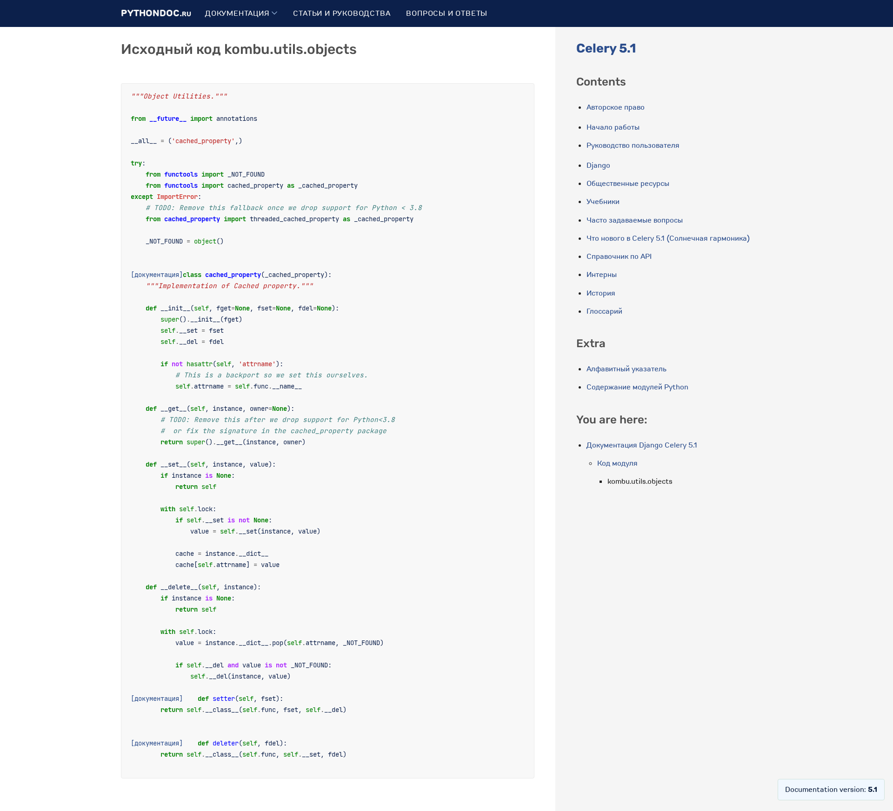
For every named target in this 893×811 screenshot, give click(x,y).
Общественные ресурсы (627, 183)
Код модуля (617, 463)
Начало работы (613, 127)
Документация (238, 13)
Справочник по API (619, 256)
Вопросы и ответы (446, 13)
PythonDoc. (156, 13)
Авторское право (615, 107)
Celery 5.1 (606, 48)
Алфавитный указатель (626, 369)
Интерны (601, 275)
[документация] (157, 274)
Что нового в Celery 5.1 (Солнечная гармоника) (668, 238)
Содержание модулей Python (637, 387)
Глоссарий (604, 311)
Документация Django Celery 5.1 (641, 445)
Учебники (603, 202)
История (600, 293)
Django (598, 165)
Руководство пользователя (633, 145)
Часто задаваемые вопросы (634, 220)
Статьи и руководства (341, 13)
